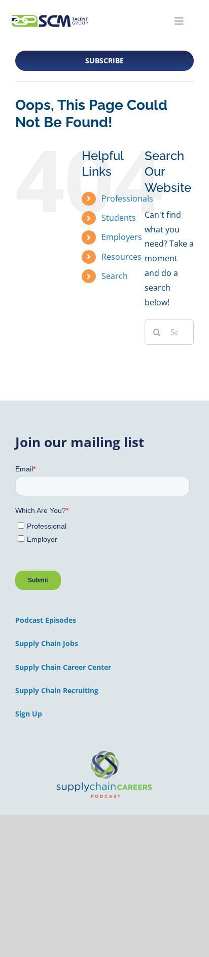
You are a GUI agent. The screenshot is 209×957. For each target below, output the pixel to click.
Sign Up (28, 714)
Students (118, 217)
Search (114, 276)
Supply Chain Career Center (63, 667)
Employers (121, 237)
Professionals (127, 198)
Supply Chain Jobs (46, 643)
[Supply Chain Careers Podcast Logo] (104, 751)
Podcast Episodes (45, 620)
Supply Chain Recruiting (56, 690)
